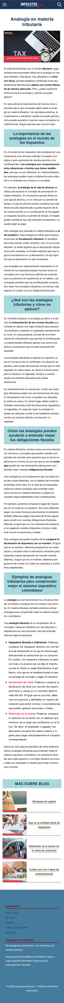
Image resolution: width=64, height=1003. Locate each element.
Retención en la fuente (22, 713)
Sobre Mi (10, 932)
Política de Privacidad (17, 927)
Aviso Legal (12, 912)
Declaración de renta (21, 682)
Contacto (10, 917)
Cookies (10, 922)
